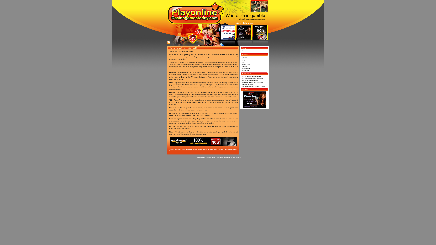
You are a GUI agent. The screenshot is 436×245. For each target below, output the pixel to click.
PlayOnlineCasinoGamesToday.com (219, 157)
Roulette (210, 149)
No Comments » (232, 149)
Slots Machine (218, 149)
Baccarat (177, 149)
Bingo (183, 149)
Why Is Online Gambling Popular (251, 76)
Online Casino (202, 149)
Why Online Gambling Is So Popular (252, 78)
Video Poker (245, 70)
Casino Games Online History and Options (186, 48)
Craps (195, 149)
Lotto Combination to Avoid (250, 80)
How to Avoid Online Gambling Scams (253, 86)
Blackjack (189, 149)
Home (243, 50)
